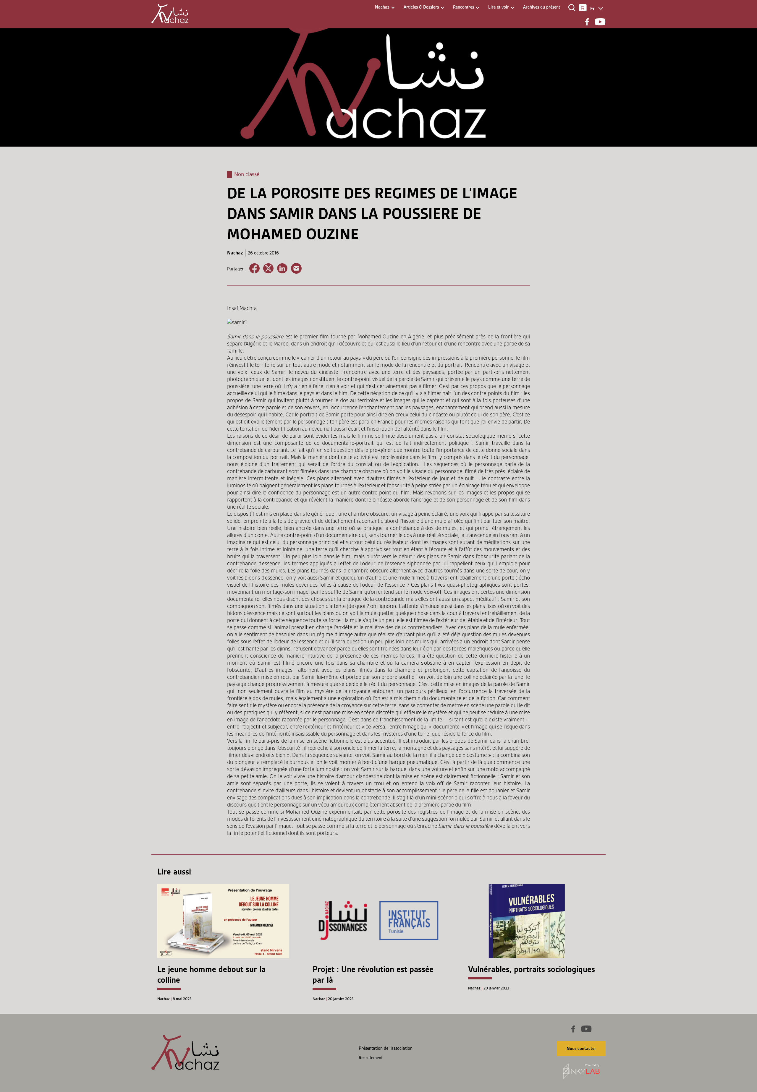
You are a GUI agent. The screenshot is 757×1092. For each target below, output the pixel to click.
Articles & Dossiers (421, 7)
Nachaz (382, 7)
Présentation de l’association (386, 1048)
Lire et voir (498, 7)
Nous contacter (581, 1049)
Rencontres (463, 7)
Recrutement (371, 1058)
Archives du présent (541, 7)
